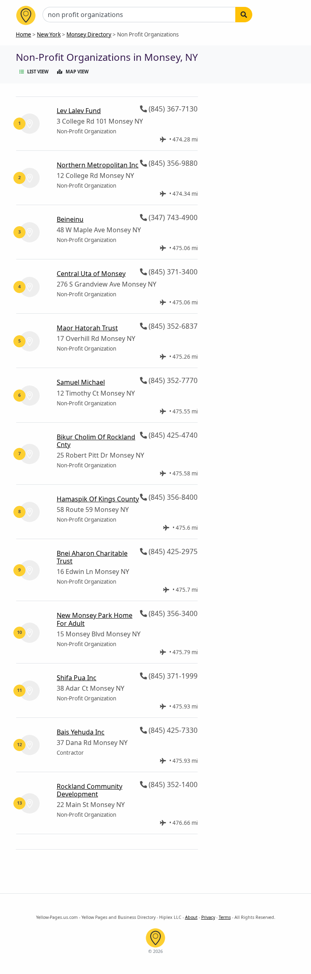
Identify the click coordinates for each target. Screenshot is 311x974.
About (191, 917)
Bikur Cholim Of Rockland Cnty (96, 440)
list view (38, 72)
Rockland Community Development (89, 790)
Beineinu (70, 219)
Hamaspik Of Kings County (98, 498)
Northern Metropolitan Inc (97, 165)
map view (77, 72)
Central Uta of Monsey (91, 273)
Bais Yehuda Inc (80, 732)
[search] (243, 14)
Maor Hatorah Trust (87, 327)
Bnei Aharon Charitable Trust (92, 557)
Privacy (208, 917)
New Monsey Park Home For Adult (94, 619)
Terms (225, 917)
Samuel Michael (81, 382)
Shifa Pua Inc (76, 677)
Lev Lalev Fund (79, 110)
